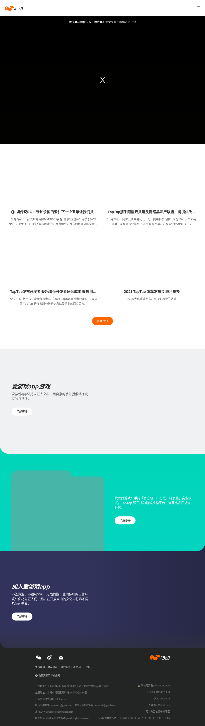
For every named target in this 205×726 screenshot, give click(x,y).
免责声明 (40, 667)
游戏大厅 (78, 667)
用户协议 (65, 667)
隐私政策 (52, 667)
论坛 (88, 667)
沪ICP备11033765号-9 (158, 692)
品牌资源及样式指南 (49, 675)
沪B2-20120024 (162, 698)
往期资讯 (102, 321)
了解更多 (22, 411)
